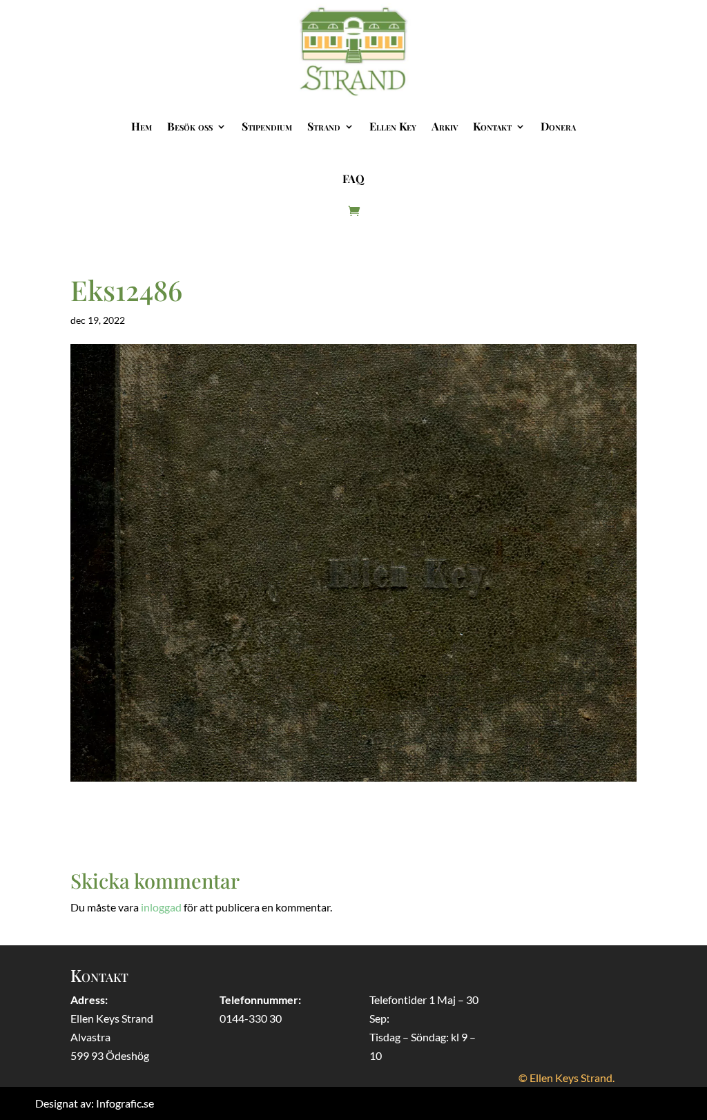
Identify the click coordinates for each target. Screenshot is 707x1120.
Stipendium (267, 126)
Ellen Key (392, 126)
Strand (323, 126)
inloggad (161, 907)
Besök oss (190, 126)
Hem (141, 126)
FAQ (353, 178)
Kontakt (492, 126)
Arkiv (445, 126)
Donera (558, 126)
